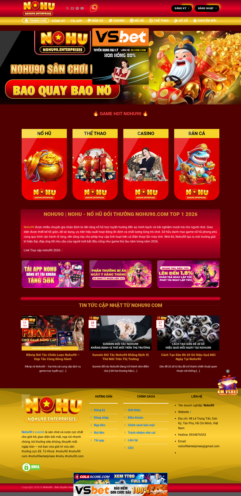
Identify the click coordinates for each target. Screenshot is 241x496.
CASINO (119, 20)
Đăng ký (58, 21)
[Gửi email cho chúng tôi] (72, 8)
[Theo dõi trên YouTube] (82, 8)
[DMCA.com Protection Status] (31, 467)
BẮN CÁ (97, 20)
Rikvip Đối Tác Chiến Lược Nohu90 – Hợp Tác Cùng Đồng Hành (52, 357)
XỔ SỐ (183, 20)
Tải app (76, 21)
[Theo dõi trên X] (67, 8)
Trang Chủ (38, 20)
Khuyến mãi (207, 20)
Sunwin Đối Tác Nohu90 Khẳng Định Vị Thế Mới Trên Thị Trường (120, 357)
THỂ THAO (161, 20)
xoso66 (39, 432)
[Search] (93, 8)
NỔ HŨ (139, 20)
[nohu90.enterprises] (40, 8)
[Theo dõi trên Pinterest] (77, 8)
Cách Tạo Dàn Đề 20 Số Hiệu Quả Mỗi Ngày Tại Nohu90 (188, 357)
